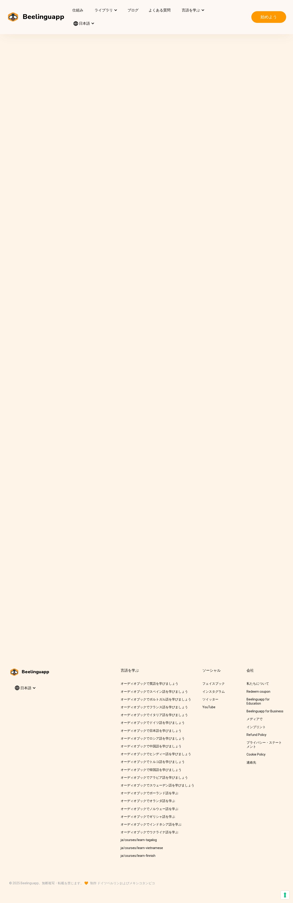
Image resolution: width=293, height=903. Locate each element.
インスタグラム (213, 691)
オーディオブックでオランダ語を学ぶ (148, 801)
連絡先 (251, 762)
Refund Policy (256, 735)
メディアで (255, 719)
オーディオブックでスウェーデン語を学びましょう (157, 785)
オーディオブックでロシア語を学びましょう (153, 738)
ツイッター (210, 699)
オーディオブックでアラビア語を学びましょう (154, 777)
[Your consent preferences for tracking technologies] (285, 895)
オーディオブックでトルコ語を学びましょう (153, 762)
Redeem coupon (258, 691)
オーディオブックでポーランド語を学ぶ (149, 793)
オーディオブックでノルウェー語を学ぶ (149, 809)
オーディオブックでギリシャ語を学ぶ (148, 816)
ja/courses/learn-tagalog (139, 840)
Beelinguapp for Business (265, 711)
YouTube (208, 707)
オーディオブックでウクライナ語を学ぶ (149, 832)
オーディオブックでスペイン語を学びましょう (154, 691)
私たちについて (258, 683)
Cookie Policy (256, 754)
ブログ (133, 10)
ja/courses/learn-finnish (138, 856)
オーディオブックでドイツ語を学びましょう (153, 722)
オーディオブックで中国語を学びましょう (151, 746)
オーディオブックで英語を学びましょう (149, 683)
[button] (105, 10)
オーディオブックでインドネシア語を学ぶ (151, 824)
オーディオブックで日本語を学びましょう (151, 730)
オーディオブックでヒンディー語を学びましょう (156, 754)
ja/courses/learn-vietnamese (142, 848)
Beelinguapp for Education (258, 701)
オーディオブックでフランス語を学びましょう (154, 707)
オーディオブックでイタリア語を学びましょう (154, 715)
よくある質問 (160, 10)
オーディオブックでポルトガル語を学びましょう (156, 699)
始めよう (268, 16)
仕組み (77, 10)
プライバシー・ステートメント (264, 744)
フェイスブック (213, 683)
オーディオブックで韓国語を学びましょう (151, 770)
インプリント (256, 727)
